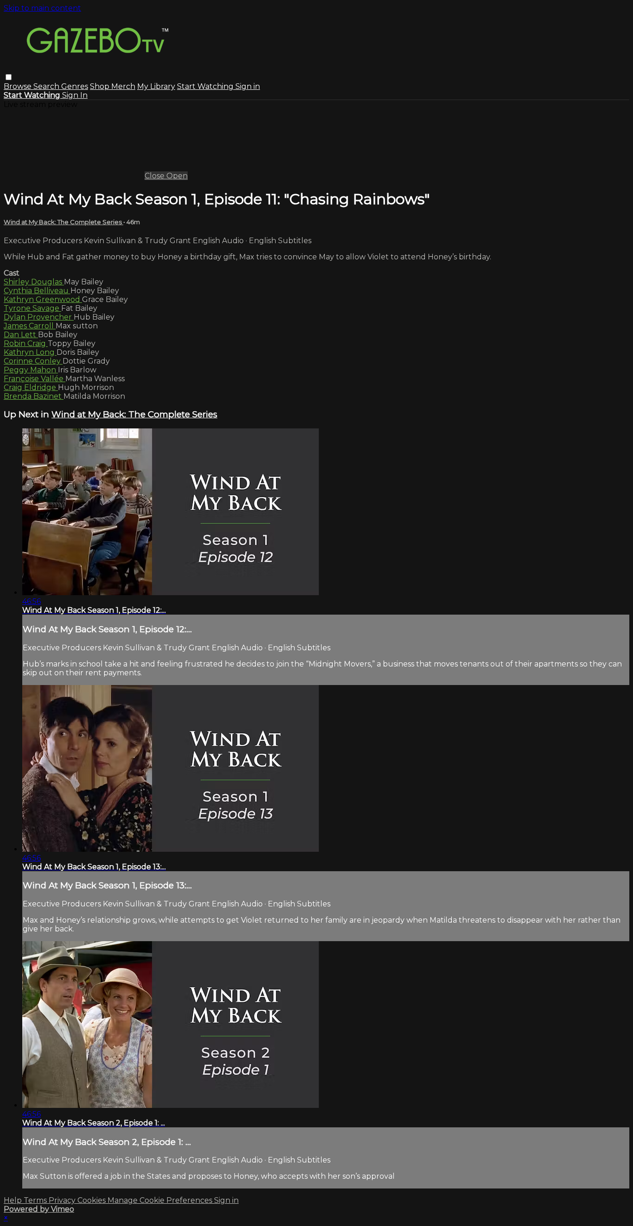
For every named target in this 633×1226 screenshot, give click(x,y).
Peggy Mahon (31, 369)
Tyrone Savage (32, 308)
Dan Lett (21, 334)
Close (155, 175)
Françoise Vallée (34, 378)
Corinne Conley (33, 361)
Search (47, 86)
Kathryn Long (30, 352)
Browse (18, 86)
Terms (36, 1200)
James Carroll (30, 325)
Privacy (63, 1200)
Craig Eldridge (31, 387)
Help (14, 1200)
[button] (9, 77)
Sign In (75, 95)
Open (177, 175)
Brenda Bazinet (33, 396)
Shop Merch (112, 86)
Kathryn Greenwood (43, 299)
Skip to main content (42, 8)
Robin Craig (26, 343)
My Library (156, 86)
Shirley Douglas (34, 281)
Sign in (247, 86)
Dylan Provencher (39, 317)
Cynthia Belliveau (37, 290)
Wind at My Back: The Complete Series (63, 222)
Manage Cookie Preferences (161, 1200)
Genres (74, 86)
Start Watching (206, 86)
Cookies (92, 1200)
